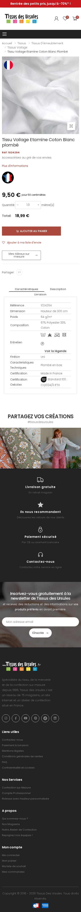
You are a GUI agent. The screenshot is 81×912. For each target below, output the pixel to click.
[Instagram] (6, 718)
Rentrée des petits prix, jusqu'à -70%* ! (40, 4)
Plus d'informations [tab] (15, 166)
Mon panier (9, 861)
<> (19, 272)
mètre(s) (47, 205)
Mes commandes (13, 872)
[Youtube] (25, 718)
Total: (6, 215)
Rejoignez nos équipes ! (17, 835)
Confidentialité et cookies (18, 767)
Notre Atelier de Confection (19, 830)
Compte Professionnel (16, 793)
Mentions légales (13, 751)
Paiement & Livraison (15, 745)
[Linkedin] (55, 718)
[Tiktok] (45, 718)
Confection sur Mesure (16, 787)
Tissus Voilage (17, 47)
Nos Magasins (11, 824)
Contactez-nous (12, 740)
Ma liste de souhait (14, 866)
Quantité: (8, 205)
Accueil (7, 43)
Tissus (21, 43)
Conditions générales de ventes (22, 756)
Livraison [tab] (40, 294)
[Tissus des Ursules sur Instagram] (20, 448)
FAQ (4, 762)
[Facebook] (16, 718)
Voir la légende (55, 351)
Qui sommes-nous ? (15, 818)
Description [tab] (58, 289)
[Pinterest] (35, 718)
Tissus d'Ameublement (47, 43)
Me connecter (11, 855)
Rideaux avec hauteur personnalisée (25, 799)
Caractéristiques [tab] (26, 289)
